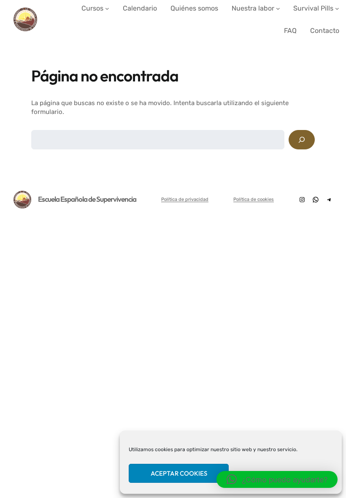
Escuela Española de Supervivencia (87, 199)
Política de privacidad (184, 199)
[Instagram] (302, 199)
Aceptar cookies (179, 473)
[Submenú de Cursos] (107, 8)
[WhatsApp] (315, 199)
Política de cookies (253, 199)
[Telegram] (329, 199)
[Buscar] (302, 139)
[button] (277, 479)
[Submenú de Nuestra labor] (278, 8)
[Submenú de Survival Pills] (337, 8)
